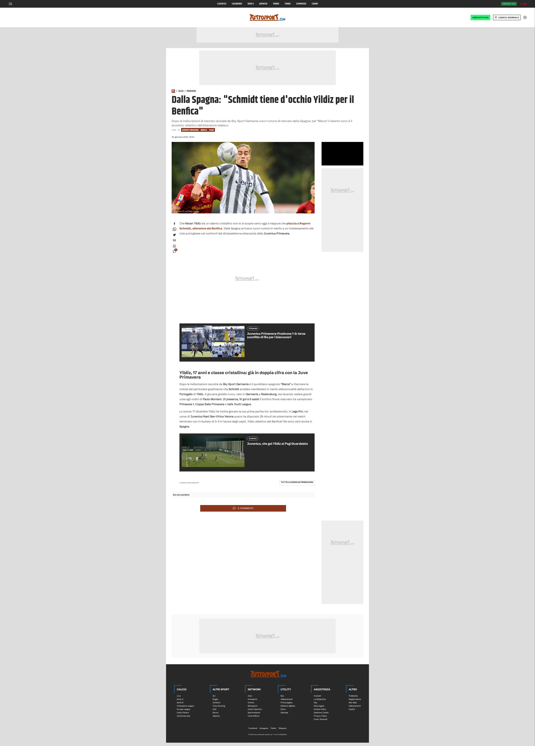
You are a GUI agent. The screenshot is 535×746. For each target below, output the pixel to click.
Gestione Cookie (321, 712)
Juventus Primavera (190, 130)
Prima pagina (286, 702)
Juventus (263, 4)
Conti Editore (253, 716)
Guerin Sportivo (255, 709)
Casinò (315, 4)
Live (524, 4)
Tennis (288, 4)
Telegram (282, 728)
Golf (214, 709)
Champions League (185, 706)
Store (283, 709)
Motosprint (252, 706)
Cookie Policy (320, 709)
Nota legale (319, 706)
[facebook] (174, 223)
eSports (216, 716)
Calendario (237, 4)
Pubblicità (353, 696)
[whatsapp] (174, 229)
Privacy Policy (320, 716)
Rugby (215, 699)
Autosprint (252, 699)
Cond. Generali (320, 719)
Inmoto (251, 702)
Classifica (221, 4)
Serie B (180, 702)
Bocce (215, 712)
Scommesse (301, 4)
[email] (174, 240)
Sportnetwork (254, 712)
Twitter (273, 728)
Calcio (180, 91)
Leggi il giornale (508, 17)
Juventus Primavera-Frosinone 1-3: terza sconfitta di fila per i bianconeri (276, 335)
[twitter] (174, 235)
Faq (315, 702)
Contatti (317, 696)
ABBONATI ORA (480, 17)
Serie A (251, 4)
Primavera (191, 91)
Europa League (183, 709)
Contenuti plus (509, 3)
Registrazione (355, 699)
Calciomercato (183, 716)
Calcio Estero (183, 712)
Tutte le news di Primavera (297, 482)
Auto (250, 696)
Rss (282, 696)
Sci (214, 696)
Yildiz (211, 130)
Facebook (253, 728)
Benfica (204, 130)
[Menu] (10, 4)
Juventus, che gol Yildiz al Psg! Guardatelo (277, 444)
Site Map (353, 702)
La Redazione (320, 699)
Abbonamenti (287, 699)
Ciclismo (216, 702)
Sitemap (284, 712)
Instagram (263, 728)
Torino (276, 4)
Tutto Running (219, 706)
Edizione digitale (288, 706)
